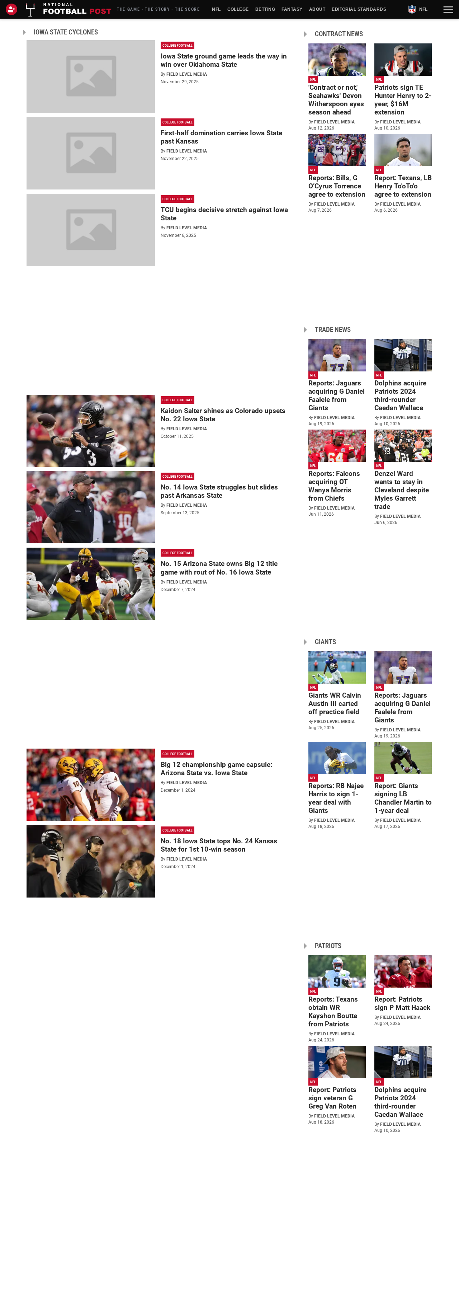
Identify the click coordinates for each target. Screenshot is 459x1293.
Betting (265, 9)
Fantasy (291, 9)
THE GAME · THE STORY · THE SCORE (158, 9)
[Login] (13, 9)
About (317, 9)
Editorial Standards (359, 9)
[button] (447, 9)
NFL (216, 9)
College (238, 9)
